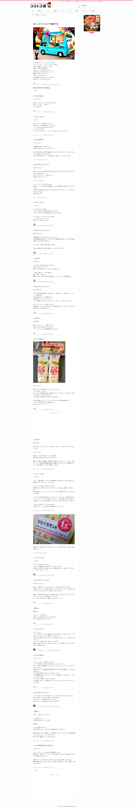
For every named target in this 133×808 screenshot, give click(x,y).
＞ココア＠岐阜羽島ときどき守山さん (43, 745)
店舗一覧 (77, 1)
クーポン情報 (92, 10)
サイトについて (83, 1)
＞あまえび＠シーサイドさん (41, 164)
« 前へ (35, 90)
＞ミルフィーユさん (38, 116)
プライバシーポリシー (92, 1)
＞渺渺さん (36, 608)
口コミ (69, 10)
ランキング (84, 10)
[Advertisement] (54, 425)
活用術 (55, 10)
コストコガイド (62, 1)
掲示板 (77, 10)
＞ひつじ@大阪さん (38, 95)
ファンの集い (43, 14)
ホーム (33, 10)
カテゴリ (73, 1)
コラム (62, 10)
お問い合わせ (100, 1)
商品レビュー (41, 10)
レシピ (47, 10)
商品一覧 (68, 1)
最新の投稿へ (47, 87)
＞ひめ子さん (36, 258)
